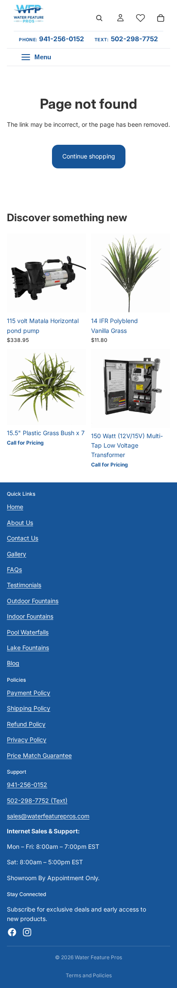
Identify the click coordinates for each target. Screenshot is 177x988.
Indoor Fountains (30, 616)
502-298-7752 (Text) (37, 800)
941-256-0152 (61, 39)
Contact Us (22, 538)
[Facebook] (12, 932)
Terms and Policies (89, 975)
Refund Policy (26, 724)
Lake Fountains (28, 647)
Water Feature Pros (98, 957)
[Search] (99, 18)
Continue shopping (88, 156)
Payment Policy (28, 692)
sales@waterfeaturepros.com (48, 816)
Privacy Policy (26, 739)
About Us (20, 522)
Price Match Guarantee (39, 755)
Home (15, 506)
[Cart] (160, 18)
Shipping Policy (28, 708)
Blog (13, 663)
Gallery (16, 554)
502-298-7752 (134, 39)
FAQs (14, 569)
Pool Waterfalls (28, 632)
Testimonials (24, 585)
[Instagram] (27, 932)
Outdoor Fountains (32, 600)
